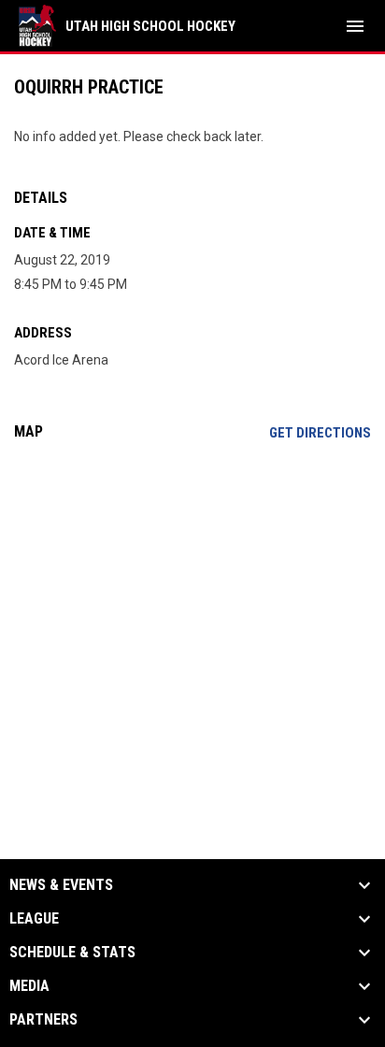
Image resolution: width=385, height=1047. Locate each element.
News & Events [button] (61, 885)
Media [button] (29, 986)
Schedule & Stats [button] (72, 952)
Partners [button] (43, 1019)
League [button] (34, 918)
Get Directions (320, 432)
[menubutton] (355, 26)
